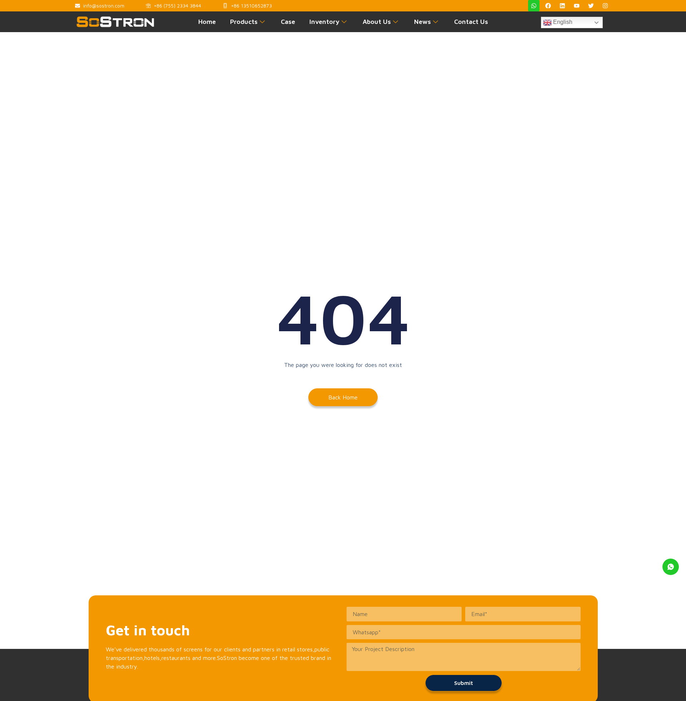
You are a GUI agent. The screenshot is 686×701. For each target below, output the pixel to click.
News (422, 21)
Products (244, 21)
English (562, 22)
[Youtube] (576, 5)
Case (288, 21)
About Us (377, 21)
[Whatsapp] (534, 5)
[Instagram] (605, 5)
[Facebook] (548, 5)
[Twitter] (591, 5)
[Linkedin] (562, 5)
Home (207, 21)
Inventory (324, 21)
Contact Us (471, 21)
